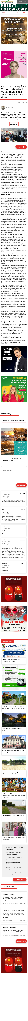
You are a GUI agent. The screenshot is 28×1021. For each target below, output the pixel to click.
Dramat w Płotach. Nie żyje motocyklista (13, 868)
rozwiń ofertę (22, 2)
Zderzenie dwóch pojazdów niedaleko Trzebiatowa (13, 853)
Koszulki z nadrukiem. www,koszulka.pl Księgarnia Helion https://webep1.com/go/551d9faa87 (14, 931)
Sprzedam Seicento (9, 894)
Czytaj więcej (19, 879)
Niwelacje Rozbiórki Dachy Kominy (13, 910)
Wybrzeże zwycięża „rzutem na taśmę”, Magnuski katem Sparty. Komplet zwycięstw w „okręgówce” (14, 795)
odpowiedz (22, 493)
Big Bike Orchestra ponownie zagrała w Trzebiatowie (14, 858)
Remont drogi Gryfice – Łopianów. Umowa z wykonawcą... (15, 873)
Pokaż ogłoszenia (21, 941)
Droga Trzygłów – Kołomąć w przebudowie (13, 815)
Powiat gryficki (7, 641)
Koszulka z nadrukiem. (10, 928)
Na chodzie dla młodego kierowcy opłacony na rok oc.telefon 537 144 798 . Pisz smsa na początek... (13, 898)
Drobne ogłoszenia (9, 886)
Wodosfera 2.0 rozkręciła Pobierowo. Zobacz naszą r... (14, 863)
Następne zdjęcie (21, 147)
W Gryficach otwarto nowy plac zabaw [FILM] (14, 848)
